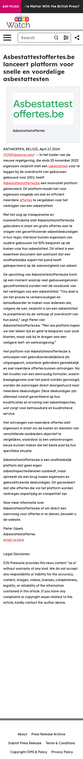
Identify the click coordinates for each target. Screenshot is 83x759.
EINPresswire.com (19, 155)
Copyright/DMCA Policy (28, 752)
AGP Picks (10, 6)
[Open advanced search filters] (66, 37)
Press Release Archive (48, 734)
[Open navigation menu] (7, 38)
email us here (13, 540)
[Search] (56, 37)
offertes (26, 200)
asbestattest (58, 166)
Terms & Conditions (60, 743)
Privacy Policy (62, 752)
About (22, 734)
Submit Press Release (25, 743)
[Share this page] (77, 38)
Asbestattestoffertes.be (21, 183)
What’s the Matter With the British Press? (45, 6)
